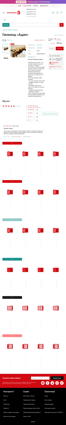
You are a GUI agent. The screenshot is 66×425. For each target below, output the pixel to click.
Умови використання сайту (31, 408)
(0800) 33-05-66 (31, 9)
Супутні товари (6, 30)
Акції (46, 396)
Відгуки (9, 40)
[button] (6, 48)
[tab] (23, 101)
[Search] (61, 25)
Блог (4, 400)
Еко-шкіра (39, 48)
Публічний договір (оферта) (31, 412)
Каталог (6, 25)
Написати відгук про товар (50, 113)
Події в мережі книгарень (11, 412)
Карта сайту (27, 416)
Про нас (5, 396)
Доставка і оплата (28, 396)
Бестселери (48, 400)
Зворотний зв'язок (28, 404)
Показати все (31, 57)
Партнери (6, 404)
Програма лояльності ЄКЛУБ (54, 412)
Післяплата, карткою (59, 59)
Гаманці (15, 30)
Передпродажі (49, 404)
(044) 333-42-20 (31, 14)
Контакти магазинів (9, 416)
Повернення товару (29, 400)
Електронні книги (50, 408)
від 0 (58, 55)
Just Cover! (39, 45)
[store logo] (14, 12)
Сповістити (59, 48)
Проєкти (6, 408)
